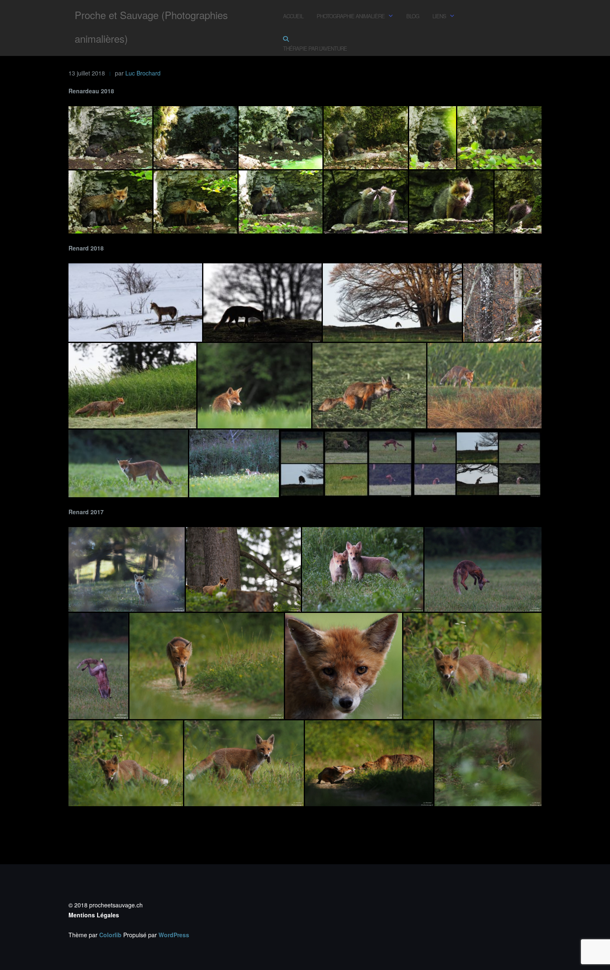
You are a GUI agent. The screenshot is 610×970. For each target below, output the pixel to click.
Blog (412, 16)
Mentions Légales (93, 915)
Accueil (293, 16)
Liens (439, 16)
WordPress (174, 935)
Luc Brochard (143, 73)
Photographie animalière (351, 16)
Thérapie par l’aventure (315, 48)
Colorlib (110, 935)
